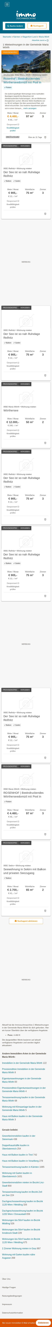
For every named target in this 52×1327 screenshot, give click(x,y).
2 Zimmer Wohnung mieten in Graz (19, 1248)
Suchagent (38, 26)
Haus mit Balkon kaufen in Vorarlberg (20, 1161)
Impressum (7, 1304)
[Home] (26, 15)
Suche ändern (16, 26)
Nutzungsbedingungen (12, 1296)
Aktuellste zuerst (38, 40)
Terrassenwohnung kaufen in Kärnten (20, 1167)
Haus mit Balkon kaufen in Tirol (17, 1155)
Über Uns (6, 1279)
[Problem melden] (45, 137)
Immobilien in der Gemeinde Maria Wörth (22, 1063)
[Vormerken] (46, 54)
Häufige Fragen (9, 1287)
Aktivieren (43, 1323)
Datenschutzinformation (12, 1313)
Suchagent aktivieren (27, 921)
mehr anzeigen (29, 108)
